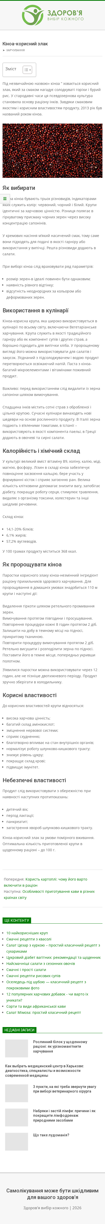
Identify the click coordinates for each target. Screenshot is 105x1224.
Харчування (15, 50)
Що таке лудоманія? (51, 1135)
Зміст (10, 69)
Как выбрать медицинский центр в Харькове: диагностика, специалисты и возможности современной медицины (44, 1070)
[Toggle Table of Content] (25, 69)
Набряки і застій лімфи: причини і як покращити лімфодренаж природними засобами (64, 1115)
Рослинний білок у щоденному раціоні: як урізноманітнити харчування (60, 1046)
